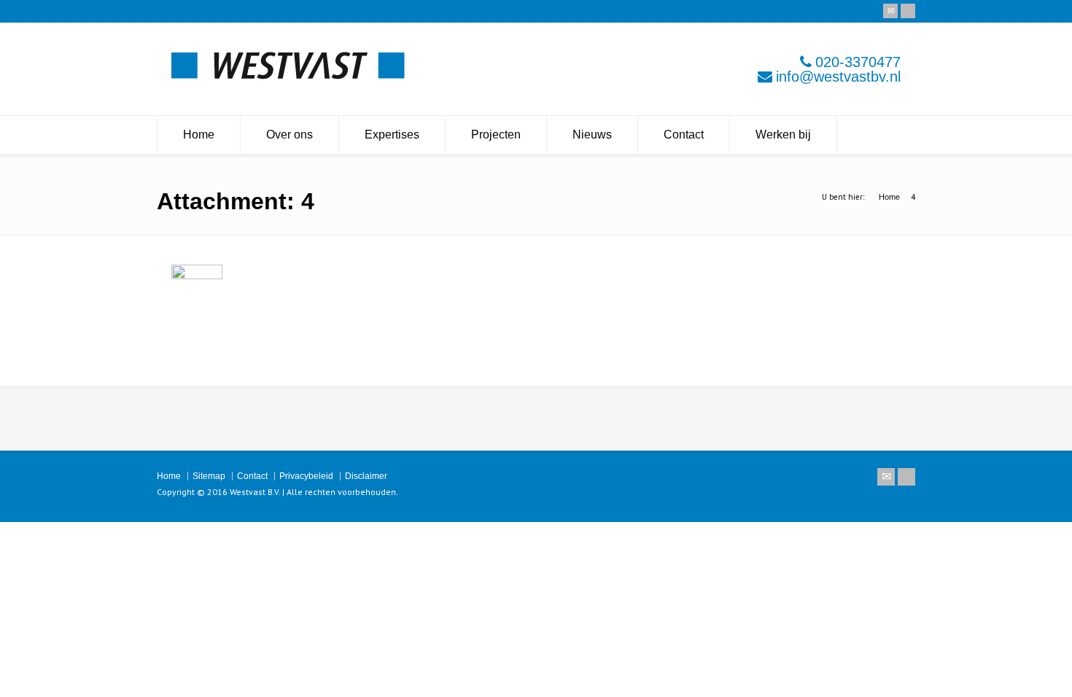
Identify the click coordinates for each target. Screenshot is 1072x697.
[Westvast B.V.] (288, 75)
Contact (684, 134)
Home (198, 134)
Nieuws (592, 134)
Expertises (392, 134)
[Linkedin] (908, 11)
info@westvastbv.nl (838, 77)
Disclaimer (366, 476)
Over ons (289, 134)
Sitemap (209, 476)
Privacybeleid (306, 476)
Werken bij (783, 134)
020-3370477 (858, 62)
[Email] (890, 11)
